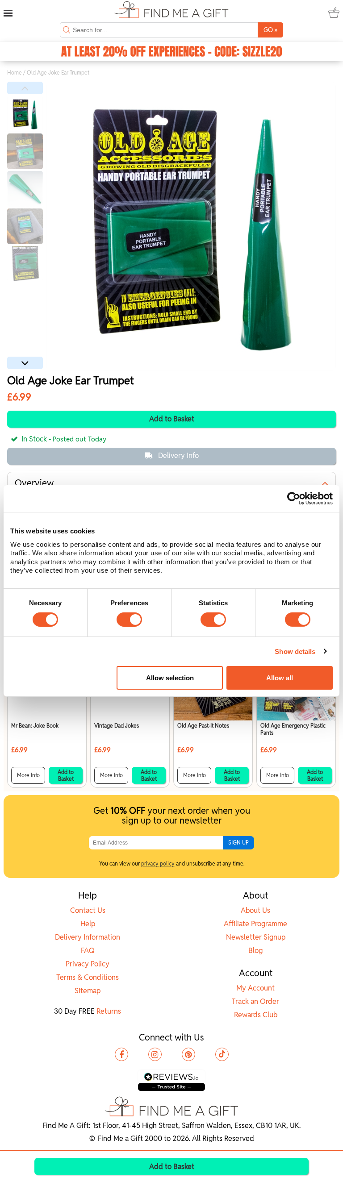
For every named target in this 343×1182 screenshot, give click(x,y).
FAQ (88, 950)
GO (270, 29)
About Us (255, 910)
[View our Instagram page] (155, 1054)
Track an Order (255, 1001)
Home (14, 72)
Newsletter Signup (255, 937)
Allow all (279, 678)
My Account (255, 988)
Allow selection (170, 678)
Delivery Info (178, 455)
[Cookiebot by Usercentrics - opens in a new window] (294, 498)
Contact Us (87, 910)
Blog (255, 950)
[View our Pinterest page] (188, 1054)
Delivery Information (87, 937)
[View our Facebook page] (121, 1054)
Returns (108, 1011)
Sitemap (87, 990)
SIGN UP (238, 842)
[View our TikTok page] (222, 1054)
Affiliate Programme (255, 923)
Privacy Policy (87, 964)
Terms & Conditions (87, 977)
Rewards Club (255, 1015)
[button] (25, 88)
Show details (295, 651)
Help (87, 923)
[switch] (129, 619)
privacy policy (158, 863)
